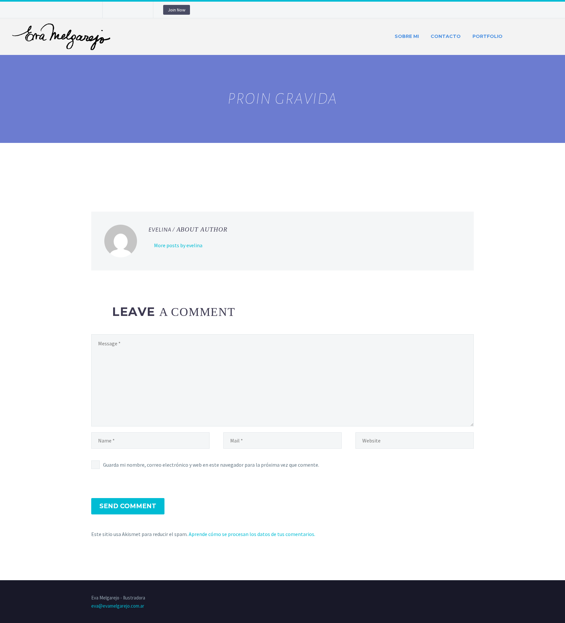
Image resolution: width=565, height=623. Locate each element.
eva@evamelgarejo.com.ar (117, 606)
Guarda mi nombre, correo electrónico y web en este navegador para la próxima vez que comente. (211, 464)
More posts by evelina (178, 245)
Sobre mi (407, 36)
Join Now (176, 10)
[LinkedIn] (133, 178)
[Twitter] (105, 178)
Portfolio (487, 36)
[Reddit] (143, 178)
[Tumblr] (124, 178)
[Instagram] (127, 11)
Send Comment (127, 506)
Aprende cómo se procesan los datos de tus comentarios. (252, 534)
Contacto (446, 36)
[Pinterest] (137, 11)
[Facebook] (117, 11)
